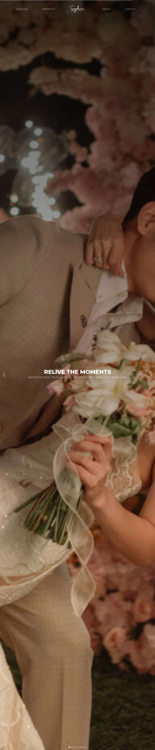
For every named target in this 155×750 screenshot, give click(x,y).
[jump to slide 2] (72, 747)
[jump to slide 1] (69, 747)
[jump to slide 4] (77, 747)
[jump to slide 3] (75, 747)
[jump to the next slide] (151, 375)
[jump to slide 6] (83, 747)
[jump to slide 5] (80, 747)
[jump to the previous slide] (4, 375)
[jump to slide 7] (85, 747)
